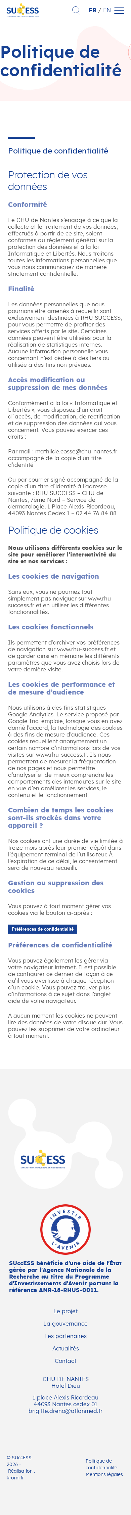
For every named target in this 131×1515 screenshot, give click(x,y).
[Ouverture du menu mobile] (119, 10)
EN (107, 10)
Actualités (65, 1348)
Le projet (65, 1311)
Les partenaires (65, 1336)
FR (92, 10)
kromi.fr (15, 1478)
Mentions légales (104, 1474)
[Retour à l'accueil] (23, 15)
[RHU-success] (65, 1144)
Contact (65, 1361)
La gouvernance (65, 1324)
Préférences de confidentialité (43, 929)
